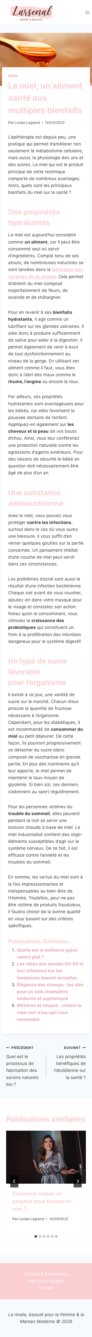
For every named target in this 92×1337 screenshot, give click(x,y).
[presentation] (46, 1157)
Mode (13, 76)
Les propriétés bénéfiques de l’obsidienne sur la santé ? (70, 1063)
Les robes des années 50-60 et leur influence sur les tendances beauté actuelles (50, 970)
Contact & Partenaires (46, 1274)
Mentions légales (46, 1281)
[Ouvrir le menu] (87, 12)
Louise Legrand (27, 122)
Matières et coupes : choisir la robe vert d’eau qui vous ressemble (49, 1012)
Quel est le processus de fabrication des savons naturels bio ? (22, 1066)
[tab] (35, 1236)
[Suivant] (78, 1181)
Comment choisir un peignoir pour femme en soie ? (42, 1201)
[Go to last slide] (14, 1181)
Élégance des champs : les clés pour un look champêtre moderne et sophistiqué (50, 991)
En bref (46, 1287)
